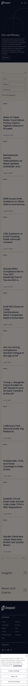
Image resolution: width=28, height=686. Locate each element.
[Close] (26, 656)
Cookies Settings (14, 671)
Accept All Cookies (14, 682)
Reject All (14, 676)
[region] (14, 670)
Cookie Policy (17, 666)
